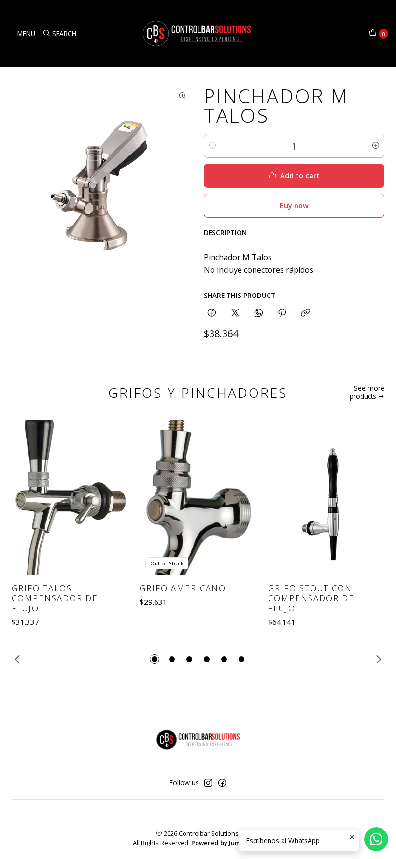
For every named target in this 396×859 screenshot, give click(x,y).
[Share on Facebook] (212, 313)
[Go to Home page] (198, 34)
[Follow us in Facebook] (222, 783)
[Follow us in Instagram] (208, 783)
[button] (154, 659)
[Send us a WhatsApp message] (376, 839)
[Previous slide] (19, 659)
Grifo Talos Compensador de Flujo (55, 598)
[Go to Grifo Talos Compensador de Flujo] (70, 497)
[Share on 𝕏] (235, 313)
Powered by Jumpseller (226, 842)
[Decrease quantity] (212, 145)
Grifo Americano (183, 587)
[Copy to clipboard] (305, 313)
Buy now (294, 205)
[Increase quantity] (376, 145)
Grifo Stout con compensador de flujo (311, 598)
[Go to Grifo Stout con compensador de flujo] (326, 497)
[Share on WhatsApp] (259, 313)
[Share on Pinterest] (282, 313)
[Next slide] (377, 659)
